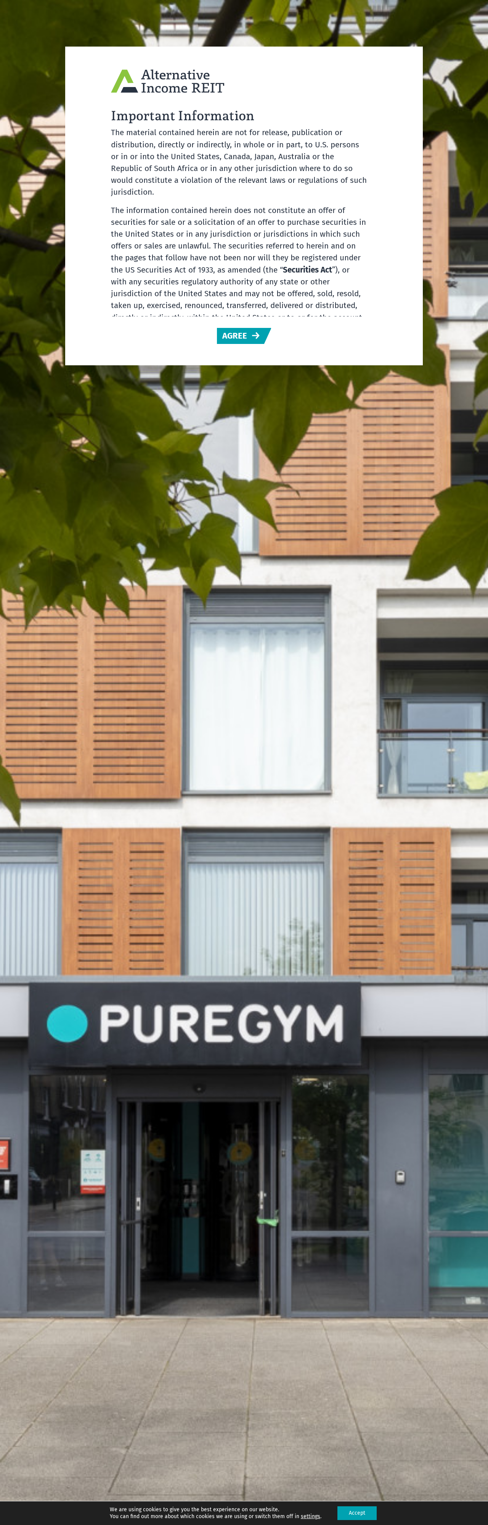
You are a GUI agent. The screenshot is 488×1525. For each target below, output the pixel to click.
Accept (357, 1513)
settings (310, 1516)
